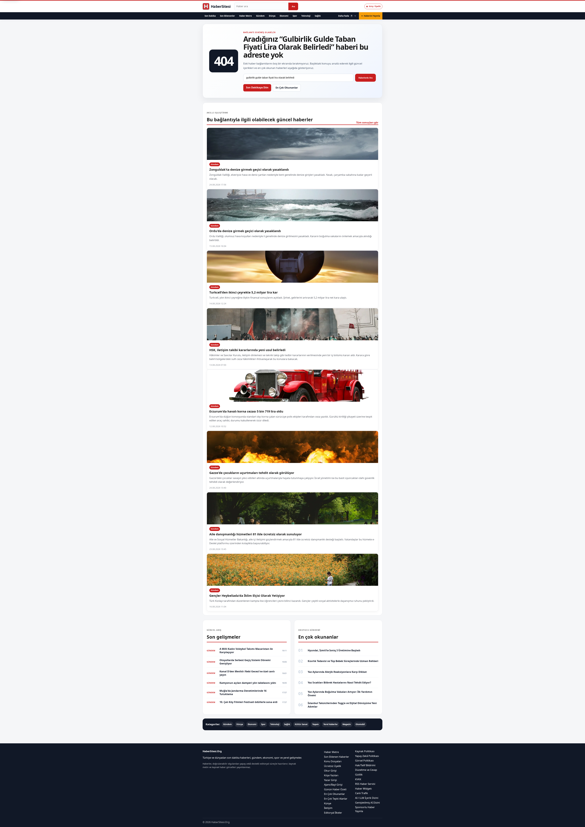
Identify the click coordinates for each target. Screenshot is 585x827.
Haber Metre (245, 15)
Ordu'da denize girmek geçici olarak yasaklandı (245, 231)
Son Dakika (210, 15)
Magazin (346, 724)
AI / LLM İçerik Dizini (366, 798)
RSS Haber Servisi (365, 784)
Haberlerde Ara (365, 78)
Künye (327, 803)
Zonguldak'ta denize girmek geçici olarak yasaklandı (249, 169)
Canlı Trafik (361, 793)
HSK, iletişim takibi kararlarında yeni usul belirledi (247, 350)
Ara (293, 6)
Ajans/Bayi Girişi (333, 784)
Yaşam (315, 724)
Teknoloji (305, 15)
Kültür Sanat (301, 724)
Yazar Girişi (330, 780)
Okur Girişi (330, 770)
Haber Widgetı (363, 788)
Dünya (272, 15)
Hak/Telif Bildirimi (365, 765)
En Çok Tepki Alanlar (335, 798)
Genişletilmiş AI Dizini (367, 802)
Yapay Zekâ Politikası (367, 756)
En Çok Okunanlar (287, 87)
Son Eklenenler (227, 15)
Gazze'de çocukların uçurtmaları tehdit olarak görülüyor (251, 473)
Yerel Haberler (330, 724)
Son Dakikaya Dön (257, 87)
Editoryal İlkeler (333, 812)
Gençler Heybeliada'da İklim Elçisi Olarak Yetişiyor (247, 596)
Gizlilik (359, 774)
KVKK (358, 779)
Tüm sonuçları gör (367, 122)
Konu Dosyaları (333, 761)
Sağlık (318, 15)
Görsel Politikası (364, 760)
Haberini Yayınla (370, 15)
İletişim (328, 808)
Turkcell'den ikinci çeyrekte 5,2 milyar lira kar (243, 292)
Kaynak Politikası (364, 751)
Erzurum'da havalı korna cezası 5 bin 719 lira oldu (246, 411)
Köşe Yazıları (331, 775)
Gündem (260, 15)
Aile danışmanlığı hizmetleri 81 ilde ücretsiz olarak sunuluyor (255, 534)
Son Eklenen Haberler (336, 756)
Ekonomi (284, 15)
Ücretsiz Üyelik (332, 766)
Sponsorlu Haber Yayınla (365, 809)
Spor (295, 15)
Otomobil (360, 724)
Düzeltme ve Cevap (366, 770)
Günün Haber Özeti (335, 789)
